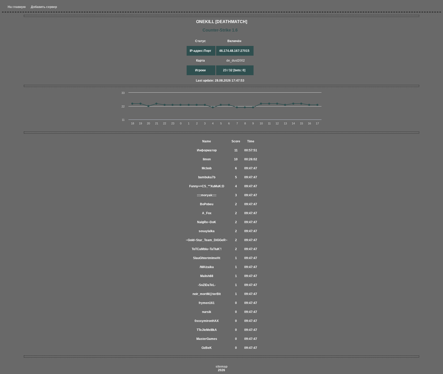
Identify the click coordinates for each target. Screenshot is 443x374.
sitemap (221, 366)
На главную (17, 7)
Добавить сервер (44, 7)
